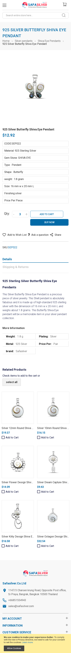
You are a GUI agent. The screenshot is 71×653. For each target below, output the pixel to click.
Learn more (27, 642)
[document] (35, 643)
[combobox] (35, 15)
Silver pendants (24, 40)
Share (58, 234)
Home (6, 40)
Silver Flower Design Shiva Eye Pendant (25, 482)
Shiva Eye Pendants (49, 40)
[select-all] (11, 382)
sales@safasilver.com (21, 606)
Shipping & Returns (15, 267)
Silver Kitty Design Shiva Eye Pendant (23, 536)
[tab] (35, 260)
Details (7, 259)
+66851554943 (17, 600)
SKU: (5, 247)
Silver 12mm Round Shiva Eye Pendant (24, 428)
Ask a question (40, 234)
